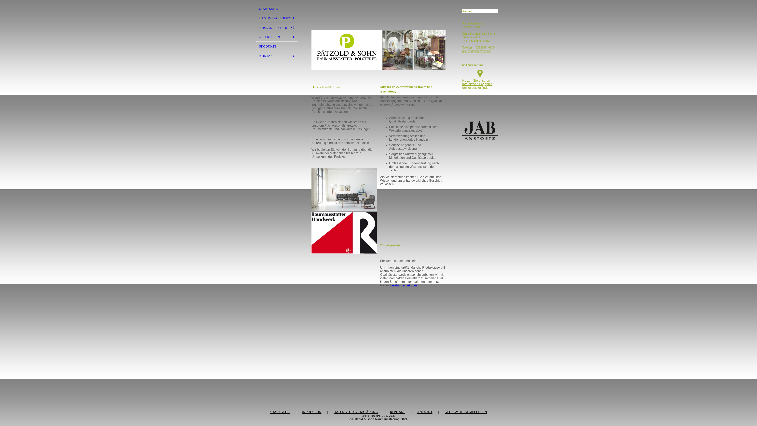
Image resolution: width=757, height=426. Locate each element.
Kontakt (267, 56)
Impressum (312, 412)
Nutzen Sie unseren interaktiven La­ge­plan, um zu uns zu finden (477, 84)
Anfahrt (425, 412)
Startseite (268, 8)
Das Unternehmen (275, 18)
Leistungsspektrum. (404, 285)
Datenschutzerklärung (356, 412)
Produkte (268, 46)
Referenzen (269, 37)
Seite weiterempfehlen (466, 412)
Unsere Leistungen (276, 27)
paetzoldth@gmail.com (476, 51)
